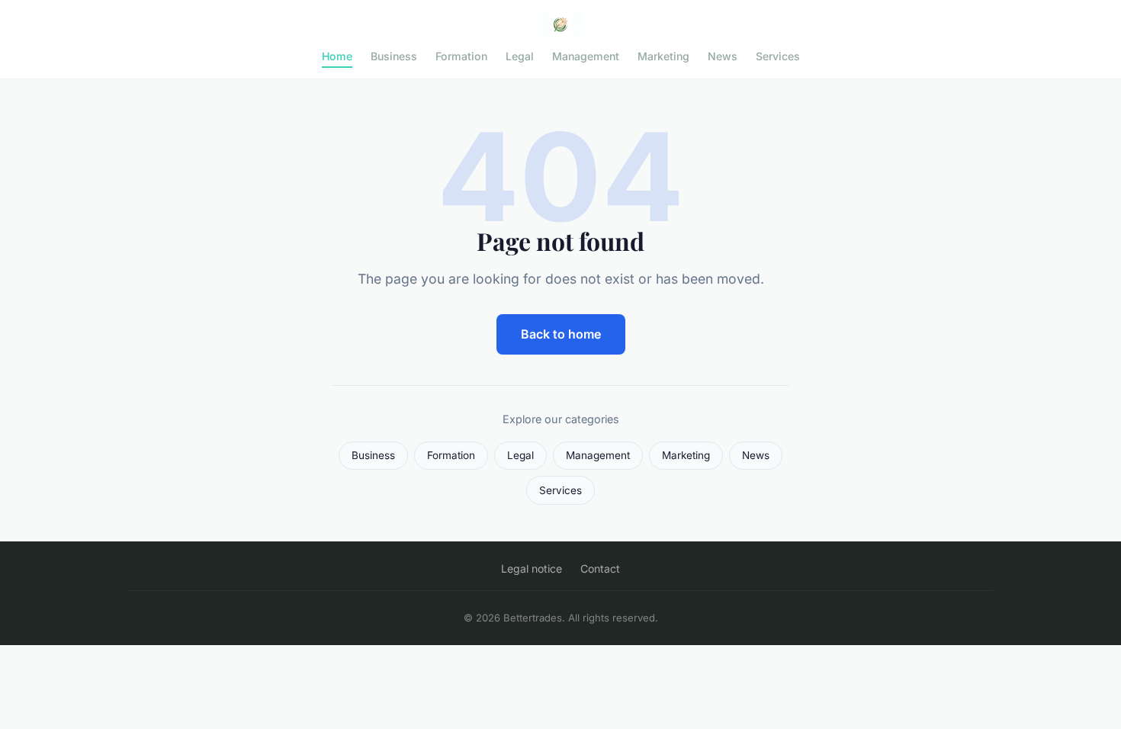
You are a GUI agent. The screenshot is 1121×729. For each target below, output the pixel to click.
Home (337, 56)
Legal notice (531, 568)
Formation (461, 56)
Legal (520, 56)
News (722, 56)
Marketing (663, 56)
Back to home (561, 334)
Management (585, 56)
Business (394, 56)
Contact (600, 568)
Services (778, 56)
